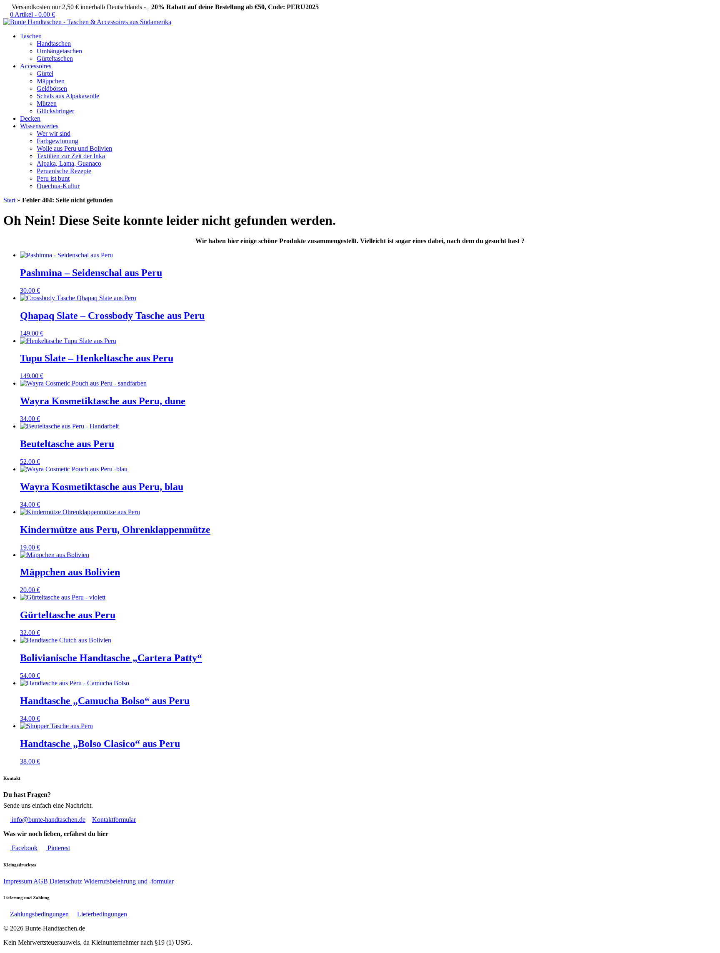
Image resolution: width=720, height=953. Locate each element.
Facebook (24, 847)
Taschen (31, 36)
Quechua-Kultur (58, 185)
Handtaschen (54, 43)
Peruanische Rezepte (64, 170)
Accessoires (35, 66)
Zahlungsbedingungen (39, 914)
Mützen (47, 103)
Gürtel (45, 73)
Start (9, 200)
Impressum (17, 881)
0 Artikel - (32, 14)
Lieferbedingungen (102, 914)
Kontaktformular (114, 819)
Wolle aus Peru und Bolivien (74, 148)
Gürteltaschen (55, 58)
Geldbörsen (52, 88)
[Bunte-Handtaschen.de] (87, 21)
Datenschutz (66, 881)
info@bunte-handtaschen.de (47, 819)
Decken (30, 118)
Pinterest (58, 847)
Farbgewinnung (57, 140)
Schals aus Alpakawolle (68, 96)
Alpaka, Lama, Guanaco (69, 163)
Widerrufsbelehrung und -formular (129, 881)
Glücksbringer (55, 110)
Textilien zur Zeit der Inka (71, 155)
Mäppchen (51, 81)
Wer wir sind (53, 133)
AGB (40, 881)
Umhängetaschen (59, 51)
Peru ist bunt (53, 178)
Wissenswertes (39, 125)
